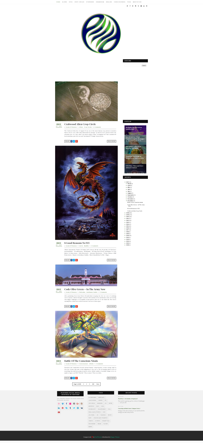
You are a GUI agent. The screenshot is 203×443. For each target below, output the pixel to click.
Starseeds (90, 1)
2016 (127, 228)
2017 (127, 230)
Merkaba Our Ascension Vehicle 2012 (134, 128)
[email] (141, 6)
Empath (90, 426)
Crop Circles (79, 1)
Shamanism (100, 1)
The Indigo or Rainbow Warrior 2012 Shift (133, 147)
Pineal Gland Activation (94, 412)
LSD (97, 415)
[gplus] (133, 6)
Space (97, 406)
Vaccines (105, 423)
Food (104, 412)
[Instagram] (100, 434)
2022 (127, 237)
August (130, 193)
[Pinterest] (112, 434)
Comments (97, 127)
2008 (127, 213)
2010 (127, 216)
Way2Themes (98, 437)
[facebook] (130, 6)
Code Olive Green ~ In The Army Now (84, 289)
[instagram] (135, 6)
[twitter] (127, 6)
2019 (127, 233)
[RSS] (103, 434)
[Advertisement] (86, 70)
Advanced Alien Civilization (100, 417)
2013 (127, 222)
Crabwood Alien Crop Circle (80, 124)
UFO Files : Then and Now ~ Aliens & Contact (135, 167)
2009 (127, 215)
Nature (110, 403)
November (131, 199)
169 (93, 384)
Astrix (81, 245)
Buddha (86, 245)
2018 (127, 231)
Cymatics (90, 420)
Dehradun (82, 292)
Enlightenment (102, 409)
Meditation (137, 1)
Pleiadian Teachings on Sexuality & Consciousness (135, 157)
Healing (109, 1)
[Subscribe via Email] (106, 434)
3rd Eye (109, 415)
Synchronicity (92, 409)
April (129, 185)
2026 (127, 245)
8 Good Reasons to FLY (77, 242)
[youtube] (144, 6)
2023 (127, 239)
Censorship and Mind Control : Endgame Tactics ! (129, 408)
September (131, 195)
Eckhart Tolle (105, 420)
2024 (127, 241)
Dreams (99, 423)
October (130, 197)
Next (98, 384)
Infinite (91, 363)
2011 (127, 218)
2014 (127, 224)
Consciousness (119, 1)
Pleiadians (103, 415)
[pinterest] (147, 6)
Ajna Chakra (91, 415)
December (131, 200)
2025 (127, 243)
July (129, 191)
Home (58, 1)
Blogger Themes (115, 437)
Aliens (64, 1)
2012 (127, 220)
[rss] (138, 6)
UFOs (71, 1)
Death (89, 417)
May (129, 187)
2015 (127, 226)
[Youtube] (109, 434)
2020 (127, 235)
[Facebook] (94, 434)
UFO (105, 400)
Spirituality (101, 397)
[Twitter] (91, 434)
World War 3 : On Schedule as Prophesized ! (128, 398)
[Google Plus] (97, 434)
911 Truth (97, 420)
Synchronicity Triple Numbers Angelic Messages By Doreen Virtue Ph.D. (135, 139)
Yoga (129, 1)
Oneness (100, 400)
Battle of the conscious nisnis (81, 360)
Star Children (91, 423)
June (129, 189)
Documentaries (92, 397)
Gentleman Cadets (92, 292)
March (130, 183)
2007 (127, 182)
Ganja (102, 406)
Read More (111, 141)
